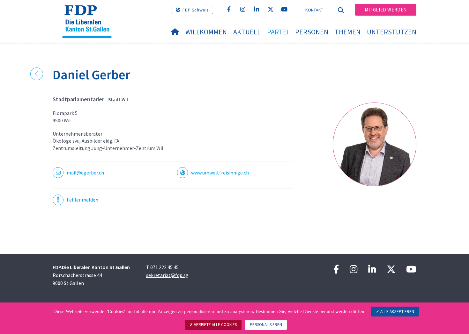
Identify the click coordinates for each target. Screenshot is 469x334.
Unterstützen (391, 31)
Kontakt (314, 10)
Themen (348, 31)
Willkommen (206, 31)
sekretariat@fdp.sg (167, 275)
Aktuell (247, 31)
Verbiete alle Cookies (215, 324)
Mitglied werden (386, 10)
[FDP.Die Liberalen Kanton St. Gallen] (89, 13)
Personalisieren (266, 324)
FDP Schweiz (195, 10)
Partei (278, 31)
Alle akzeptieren (396, 311)
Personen (311, 31)
